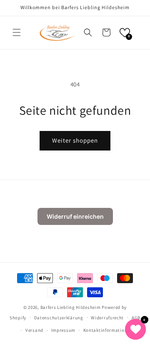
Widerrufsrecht (107, 318)
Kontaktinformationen (107, 330)
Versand (34, 330)
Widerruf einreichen (75, 216)
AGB (136, 318)
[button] (17, 32)
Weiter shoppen (75, 140)
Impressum (63, 330)
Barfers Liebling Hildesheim (70, 307)
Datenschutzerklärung (58, 318)
